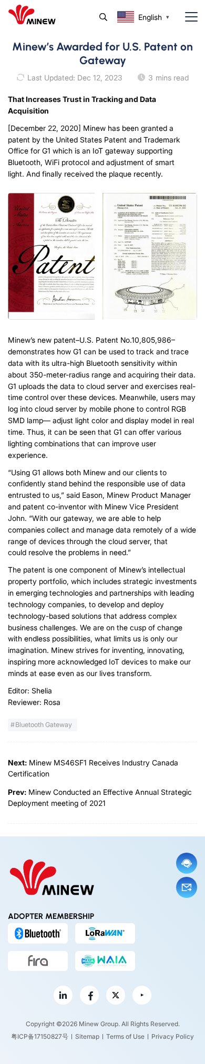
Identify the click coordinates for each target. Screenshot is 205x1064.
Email (186, 887)
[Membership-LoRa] (105, 933)
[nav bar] (187, 17)
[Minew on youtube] (142, 995)
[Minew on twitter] (115, 995)
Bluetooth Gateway (43, 725)
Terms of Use (125, 1036)
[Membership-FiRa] (38, 961)
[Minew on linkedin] (63, 995)
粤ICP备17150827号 (39, 1036)
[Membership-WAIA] (105, 961)
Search (103, 17)
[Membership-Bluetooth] (38, 933)
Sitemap (87, 1036)
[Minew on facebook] (89, 995)
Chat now (186, 863)
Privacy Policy (172, 1036)
